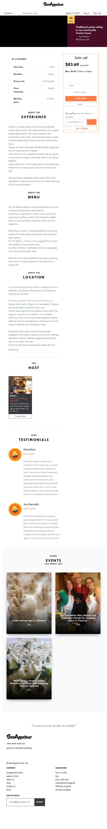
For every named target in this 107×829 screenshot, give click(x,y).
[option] (33, 31)
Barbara (13, 396)
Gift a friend (81, 128)
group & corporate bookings (19, 748)
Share (80, 104)
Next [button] (62, 31)
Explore (8, 13)
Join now (81, 99)
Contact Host (13, 350)
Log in (86, 13)
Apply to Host (72, 13)
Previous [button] (6, 31)
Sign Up (97, 13)
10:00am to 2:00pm (78, 71)
